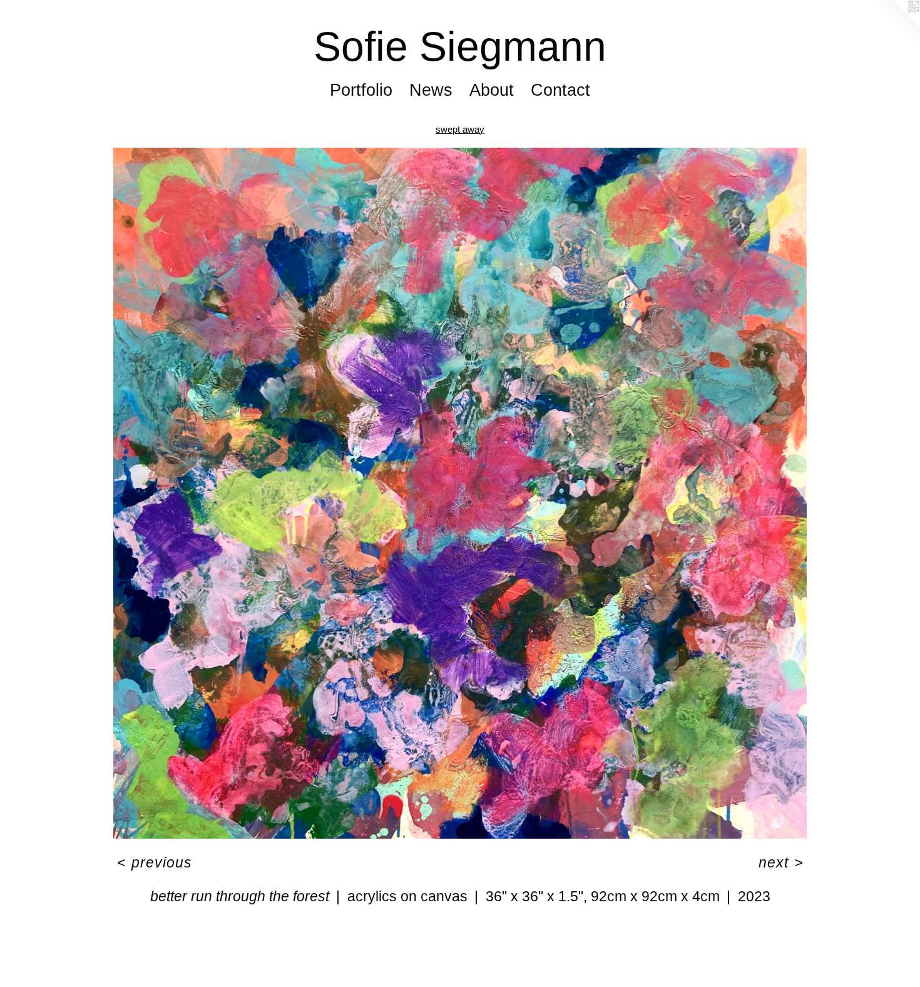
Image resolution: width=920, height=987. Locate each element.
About (491, 90)
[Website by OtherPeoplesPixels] (895, 25)
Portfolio (361, 90)
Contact (560, 90)
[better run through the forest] (459, 493)
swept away (460, 129)
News (430, 90)
